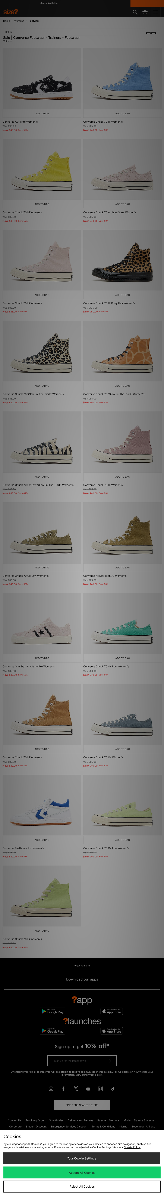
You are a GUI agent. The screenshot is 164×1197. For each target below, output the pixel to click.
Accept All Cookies (82, 1172)
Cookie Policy (132, 1147)
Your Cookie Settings (81, 1158)
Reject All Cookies (82, 1186)
